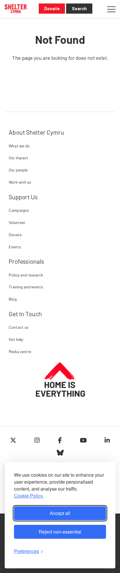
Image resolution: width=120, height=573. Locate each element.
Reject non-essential (60, 531)
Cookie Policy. (29, 495)
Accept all (60, 513)
